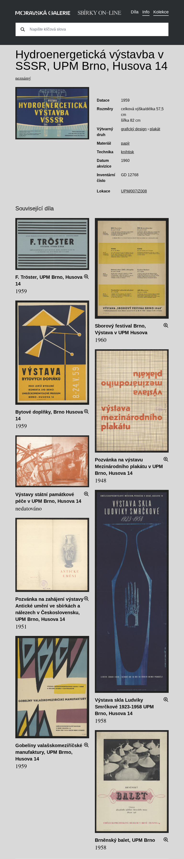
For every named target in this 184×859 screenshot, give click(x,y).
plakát (155, 129)
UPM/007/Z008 (134, 191)
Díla (134, 12)
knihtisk (127, 152)
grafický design (134, 129)
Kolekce (161, 12)
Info (146, 12)
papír (125, 143)
